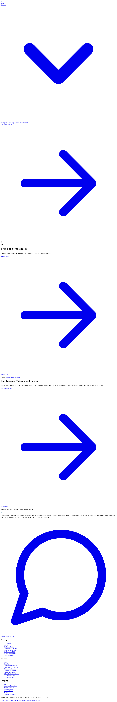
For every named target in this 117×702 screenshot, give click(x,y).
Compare (16, 123)
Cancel (26, 123)
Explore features (5, 374)
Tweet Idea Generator (10, 670)
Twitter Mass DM (9, 652)
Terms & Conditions (10, 694)
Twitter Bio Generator (10, 665)
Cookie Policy (8, 691)
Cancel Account (9, 687)
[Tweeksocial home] (13, 1)
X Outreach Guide (9, 675)
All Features (7, 643)
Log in (3, 124)
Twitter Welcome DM (10, 648)
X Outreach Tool (9, 677)
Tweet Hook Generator (11, 667)
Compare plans (5, 506)
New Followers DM (10, 650)
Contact (21, 123)
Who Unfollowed (9, 655)
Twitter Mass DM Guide (11, 672)
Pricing (3, 123)
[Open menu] (1, 242)
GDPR (6, 692)
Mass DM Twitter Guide (11, 674)
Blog (12, 123)
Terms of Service (26, 700)
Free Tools (8, 123)
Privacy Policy (8, 689)
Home (2, 3)
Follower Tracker (9, 647)
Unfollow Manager (9, 653)
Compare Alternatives (10, 686)
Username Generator (10, 669)
